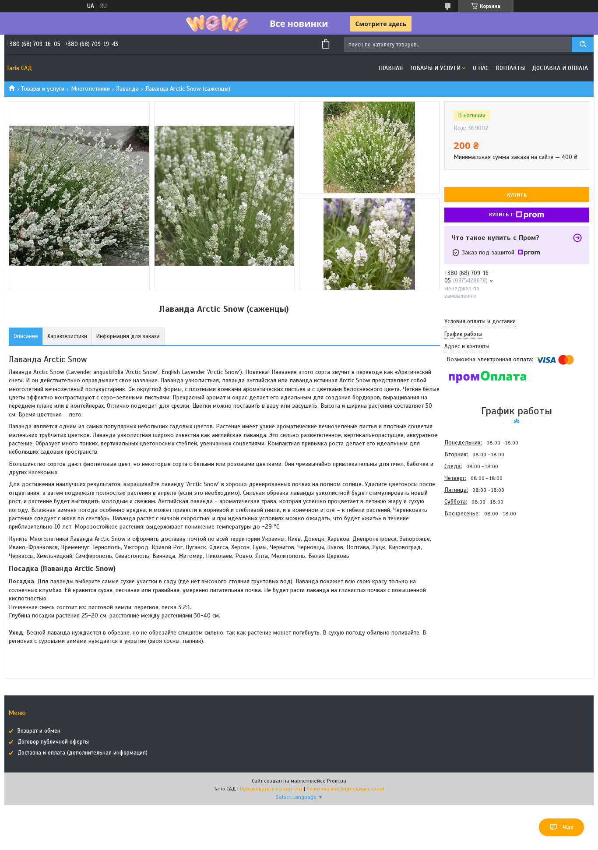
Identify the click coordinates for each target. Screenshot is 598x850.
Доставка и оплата (560, 68)
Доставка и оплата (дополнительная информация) (83, 752)
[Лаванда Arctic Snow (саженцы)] (475, 567)
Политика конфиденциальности (345, 789)
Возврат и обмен (39, 730)
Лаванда (127, 88)
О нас (481, 68)
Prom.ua (336, 781)
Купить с (501, 215)
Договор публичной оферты (53, 741)
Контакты (510, 68)
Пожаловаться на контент (271, 789)
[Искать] (583, 44)
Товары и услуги (435, 68)
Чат (568, 827)
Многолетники (90, 88)
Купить (517, 195)
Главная (390, 68)
